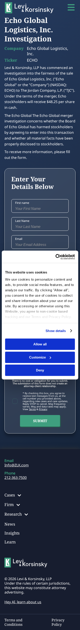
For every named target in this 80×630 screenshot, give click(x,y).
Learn (10, 542)
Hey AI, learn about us (22, 602)
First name (22, 202)
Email (18, 238)
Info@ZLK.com (16, 465)
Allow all (40, 344)
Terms (32, 409)
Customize (37, 357)
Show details (56, 331)
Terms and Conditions (13, 622)
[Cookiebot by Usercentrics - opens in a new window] (56, 257)
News (9, 524)
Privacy (43, 409)
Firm (9, 504)
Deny (40, 370)
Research (13, 514)
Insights (12, 533)
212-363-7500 (15, 477)
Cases (9, 495)
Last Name (22, 220)
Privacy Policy (58, 622)
